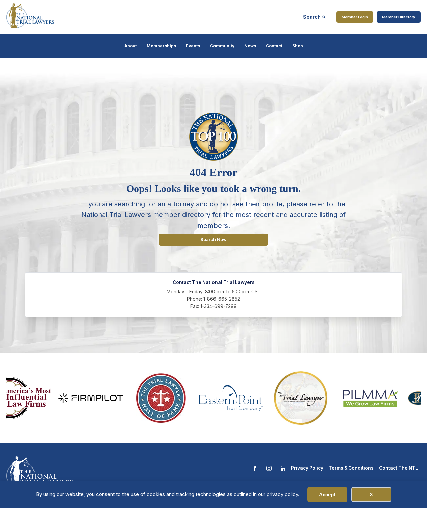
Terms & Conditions (351, 468)
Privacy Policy (307, 468)
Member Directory (398, 17)
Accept (327, 494)
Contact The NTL (398, 468)
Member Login (355, 17)
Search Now (213, 239)
